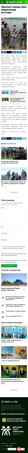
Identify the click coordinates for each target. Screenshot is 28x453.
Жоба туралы (13, 443)
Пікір (3, 208)
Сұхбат (4, 179)
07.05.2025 (3, 15)
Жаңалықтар (5, 337)
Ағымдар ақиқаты (7, 158)
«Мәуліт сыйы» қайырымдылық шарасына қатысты (18, 92)
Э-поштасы (5, 233)
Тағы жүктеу (14, 192)
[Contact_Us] (19, 449)
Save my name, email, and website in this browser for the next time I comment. (14, 247)
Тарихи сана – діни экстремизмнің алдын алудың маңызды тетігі (15, 305)
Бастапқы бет (4, 443)
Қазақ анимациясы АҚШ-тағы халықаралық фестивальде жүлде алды (17, 100)
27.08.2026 (12, 102)
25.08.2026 (4, 187)
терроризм (23, 131)
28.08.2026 (12, 95)
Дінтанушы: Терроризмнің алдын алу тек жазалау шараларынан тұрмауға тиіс (13, 183)
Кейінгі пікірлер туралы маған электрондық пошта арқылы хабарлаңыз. (13, 254)
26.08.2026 (4, 165)
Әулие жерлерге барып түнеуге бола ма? (10, 289)
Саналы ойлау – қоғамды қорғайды (16, 311)
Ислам (4, 357)
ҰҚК (3, 133)
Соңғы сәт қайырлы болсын (14, 316)
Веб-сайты (4, 240)
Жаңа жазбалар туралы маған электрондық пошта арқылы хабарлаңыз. (13, 261)
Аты (2, 226)
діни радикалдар (14, 131)
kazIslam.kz (6, 449)
